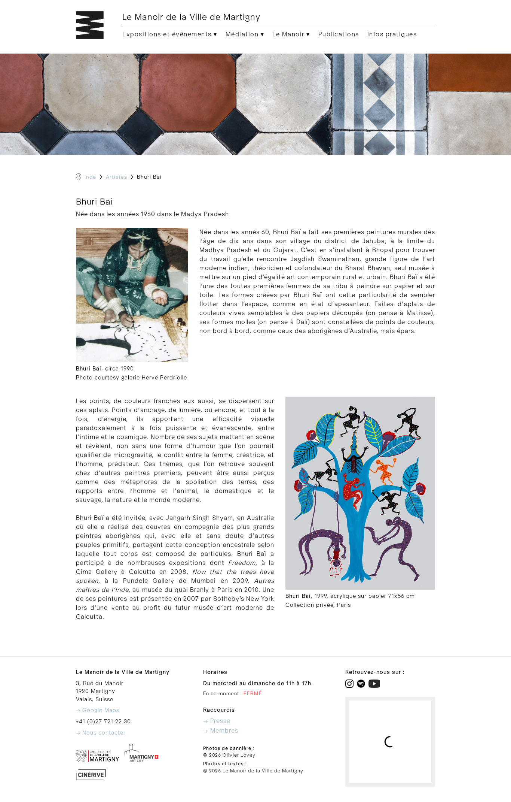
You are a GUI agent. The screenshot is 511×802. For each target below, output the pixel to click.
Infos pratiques (392, 34)
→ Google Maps (97, 710)
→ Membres (220, 731)
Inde (90, 177)
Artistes (116, 177)
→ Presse (216, 721)
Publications (338, 34)
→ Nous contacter (101, 733)
